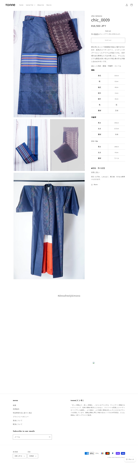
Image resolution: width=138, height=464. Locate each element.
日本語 (31, 456)
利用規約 (16, 409)
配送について (17, 424)
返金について (17, 420)
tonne (113, 457)
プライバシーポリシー (21, 417)
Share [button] (96, 184)
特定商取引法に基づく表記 (22, 413)
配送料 (96, 34)
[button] (30, 5)
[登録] (49, 437)
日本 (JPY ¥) (18, 456)
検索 (14, 405)
